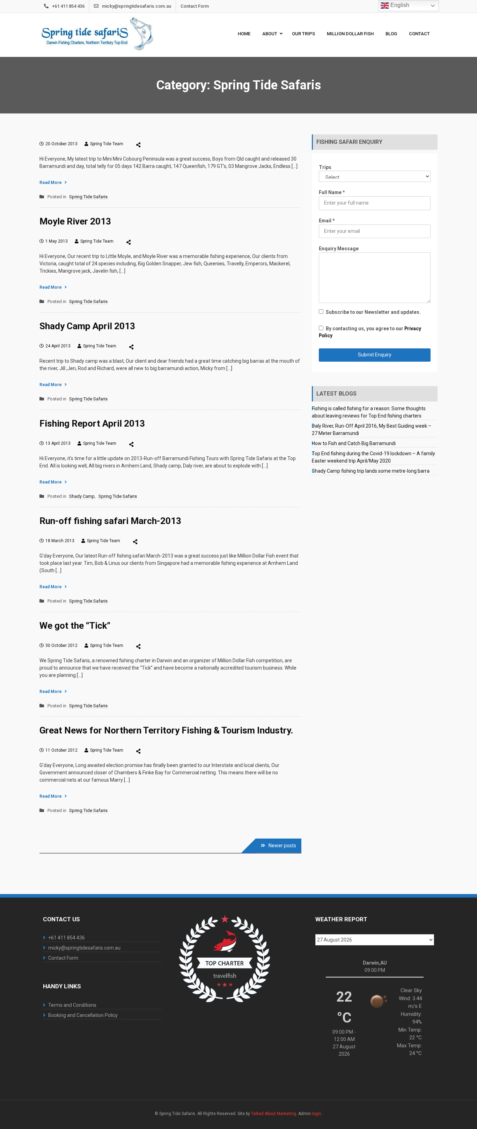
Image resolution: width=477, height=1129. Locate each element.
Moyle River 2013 (75, 221)
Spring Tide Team (106, 143)
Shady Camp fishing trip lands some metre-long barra (371, 471)
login (316, 1113)
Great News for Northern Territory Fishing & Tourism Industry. (166, 730)
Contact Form (195, 6)
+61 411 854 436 (68, 6)
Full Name (332, 192)
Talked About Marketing (273, 1113)
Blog (391, 33)
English (399, 5)
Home (244, 33)
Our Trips (303, 33)
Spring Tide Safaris (88, 196)
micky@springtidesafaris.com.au (136, 6)
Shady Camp (82, 496)
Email (327, 220)
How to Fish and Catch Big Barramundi (354, 443)
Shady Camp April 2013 (87, 326)
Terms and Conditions (72, 1005)
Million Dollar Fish (350, 33)
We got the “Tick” (74, 625)
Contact (419, 33)
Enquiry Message (339, 248)
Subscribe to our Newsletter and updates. (373, 312)
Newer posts (282, 845)
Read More (50, 182)
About (269, 33)
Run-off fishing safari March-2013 (110, 521)
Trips (325, 167)
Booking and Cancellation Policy (83, 1015)
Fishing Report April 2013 (92, 423)
